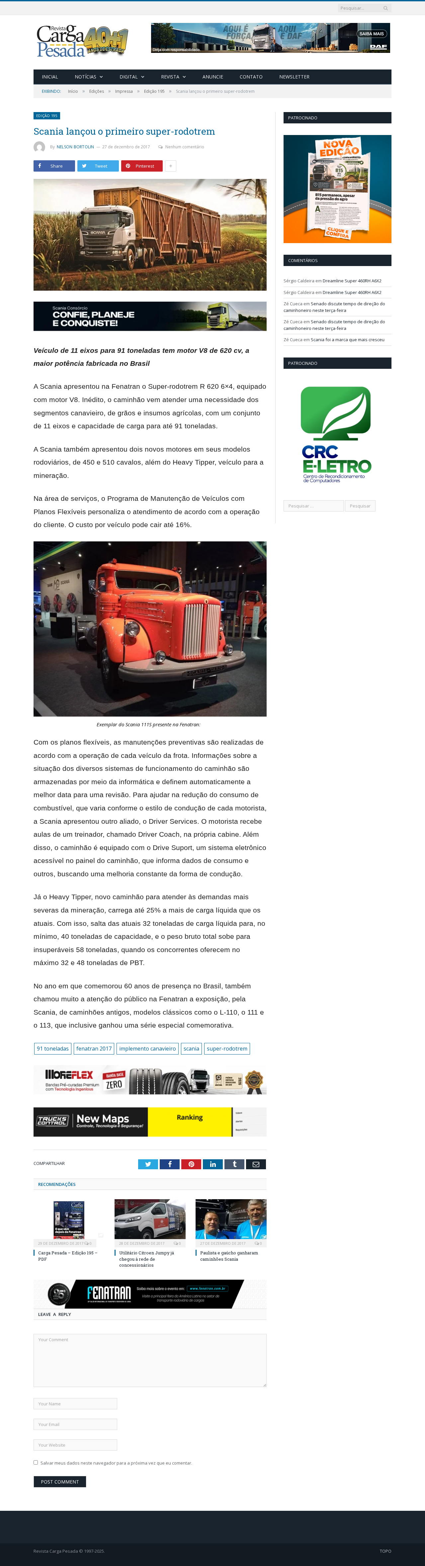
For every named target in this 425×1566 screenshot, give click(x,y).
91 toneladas (53, 1048)
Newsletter (294, 76)
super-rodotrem (227, 1048)
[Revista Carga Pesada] (83, 40)
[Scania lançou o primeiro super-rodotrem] (150, 235)
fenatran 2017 (94, 1048)
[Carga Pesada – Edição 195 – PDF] (69, 1222)
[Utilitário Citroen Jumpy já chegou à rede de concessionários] (150, 1222)
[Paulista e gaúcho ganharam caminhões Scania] (231, 1222)
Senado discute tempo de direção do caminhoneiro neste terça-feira (334, 307)
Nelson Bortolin (75, 147)
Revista (170, 76)
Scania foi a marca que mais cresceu (347, 340)
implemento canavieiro (147, 1048)
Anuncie (213, 76)
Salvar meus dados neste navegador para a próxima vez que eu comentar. (116, 1463)
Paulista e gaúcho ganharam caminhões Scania (229, 1256)
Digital (129, 76)
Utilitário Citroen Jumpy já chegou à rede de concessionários (146, 1259)
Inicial (50, 76)
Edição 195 (46, 115)
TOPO (385, 1551)
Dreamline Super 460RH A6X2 (352, 281)
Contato (251, 76)
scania (191, 1048)
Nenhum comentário (184, 147)
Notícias (85, 76)
